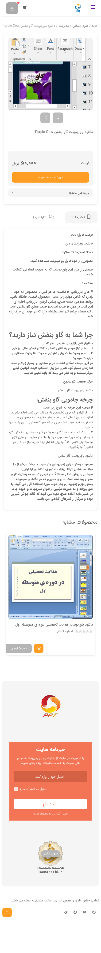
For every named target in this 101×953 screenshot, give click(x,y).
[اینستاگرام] (75, 912)
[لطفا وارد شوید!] (12, 8)
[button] (50, 74)
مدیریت (63, 25)
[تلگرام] (65, 912)
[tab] (81, 217)
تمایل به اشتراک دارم (33, 789)
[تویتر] (84, 912)
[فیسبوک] (94, 912)
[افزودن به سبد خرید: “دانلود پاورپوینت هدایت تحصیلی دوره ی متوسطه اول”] (38, 648)
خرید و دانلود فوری (50, 177)
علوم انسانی (80, 25)
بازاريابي (71, 343)
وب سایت (50, 900)
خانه (94, 25)
